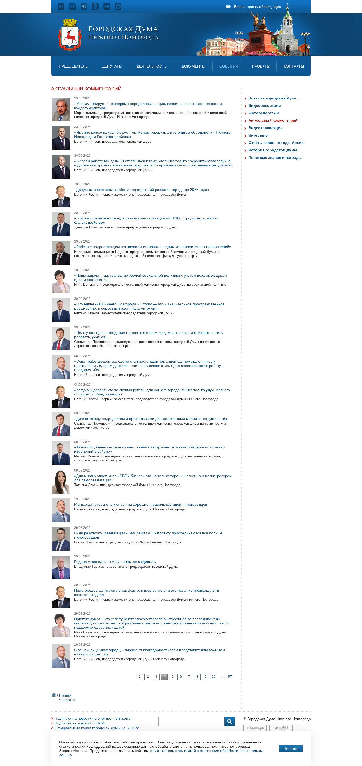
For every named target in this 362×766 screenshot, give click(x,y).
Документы (193, 66)
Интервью (258, 135)
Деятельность (152, 66)
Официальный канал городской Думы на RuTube (97, 728)
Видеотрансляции (266, 128)
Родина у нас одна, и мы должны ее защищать (115, 562)
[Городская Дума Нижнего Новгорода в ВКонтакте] (86, 8)
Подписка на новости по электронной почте (93, 718)
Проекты (261, 66)
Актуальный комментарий (273, 120)
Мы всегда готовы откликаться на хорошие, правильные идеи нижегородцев (140, 504)
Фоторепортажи (264, 113)
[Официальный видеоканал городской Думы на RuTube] (75, 8)
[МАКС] (120, 8)
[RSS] (63, 8)
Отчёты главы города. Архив (276, 142)
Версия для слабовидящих (257, 7)
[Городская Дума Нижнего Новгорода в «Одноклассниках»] (97, 8)
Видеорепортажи (265, 105)
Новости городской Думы (273, 98)
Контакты (294, 66)
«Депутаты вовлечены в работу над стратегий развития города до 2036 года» (141, 189)
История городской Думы (273, 150)
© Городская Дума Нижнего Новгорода (277, 719)
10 (213, 677)
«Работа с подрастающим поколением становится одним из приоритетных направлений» (152, 247)
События (228, 66)
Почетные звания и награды (275, 157)
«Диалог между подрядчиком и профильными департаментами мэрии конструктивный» (150, 418)
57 (230, 677)
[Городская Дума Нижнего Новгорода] (108, 50)
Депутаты (112, 66)
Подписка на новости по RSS (80, 723)
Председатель (73, 66)
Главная (65, 695)
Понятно (291, 748)
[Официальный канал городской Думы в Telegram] (109, 8)
